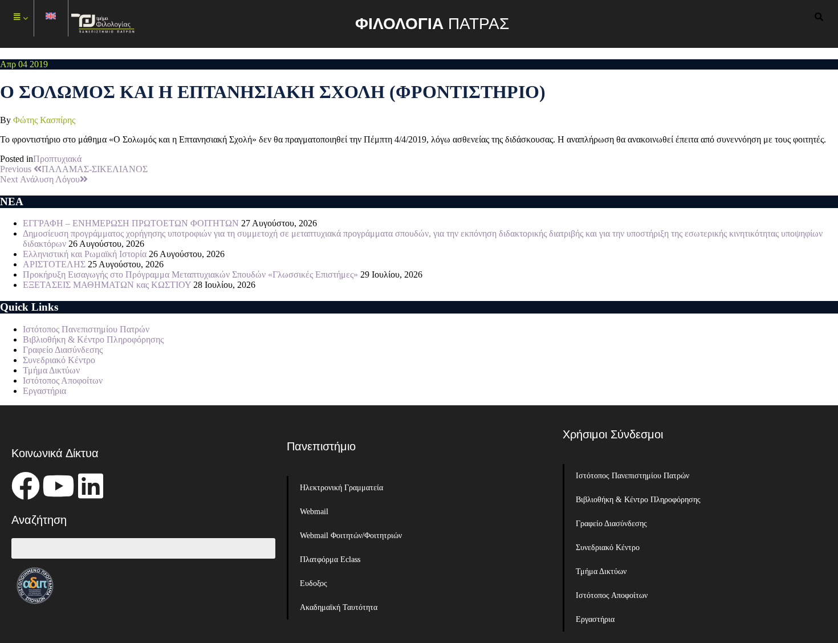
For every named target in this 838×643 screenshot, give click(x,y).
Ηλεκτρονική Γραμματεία (341, 487)
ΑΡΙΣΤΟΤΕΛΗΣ (54, 264)
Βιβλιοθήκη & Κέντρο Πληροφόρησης (93, 339)
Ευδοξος (313, 583)
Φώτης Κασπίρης (44, 120)
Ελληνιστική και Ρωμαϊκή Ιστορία (85, 254)
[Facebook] (25, 485)
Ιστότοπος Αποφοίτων (63, 380)
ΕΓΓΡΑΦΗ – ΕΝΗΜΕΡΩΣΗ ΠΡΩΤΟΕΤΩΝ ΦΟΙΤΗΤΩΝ (131, 223)
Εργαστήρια (44, 391)
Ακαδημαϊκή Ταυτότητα (338, 607)
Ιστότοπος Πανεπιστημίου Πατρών (86, 329)
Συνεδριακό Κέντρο (59, 360)
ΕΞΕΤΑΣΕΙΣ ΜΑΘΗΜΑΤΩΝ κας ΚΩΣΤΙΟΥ (107, 285)
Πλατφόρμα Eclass (330, 559)
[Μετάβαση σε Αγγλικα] (51, 18)
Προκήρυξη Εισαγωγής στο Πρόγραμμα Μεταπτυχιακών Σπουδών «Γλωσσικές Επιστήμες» (190, 274)
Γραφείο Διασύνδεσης (63, 350)
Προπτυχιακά (57, 159)
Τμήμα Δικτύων (51, 370)
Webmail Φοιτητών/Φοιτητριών (351, 535)
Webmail (314, 511)
